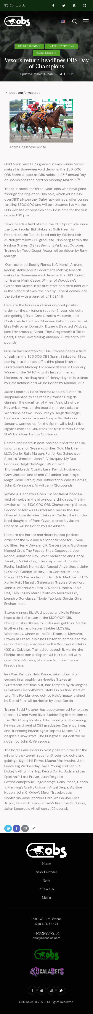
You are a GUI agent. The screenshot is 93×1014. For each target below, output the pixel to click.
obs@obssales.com (46, 938)
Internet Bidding (61, 46)
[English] (63, 23)
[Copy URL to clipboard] (72, 74)
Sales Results (46, 53)
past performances (25, 92)
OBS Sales (26, 1002)
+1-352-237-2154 (46, 934)
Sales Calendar (29, 46)
